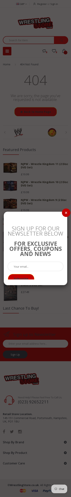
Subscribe (21, 279)
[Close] (66, 212)
